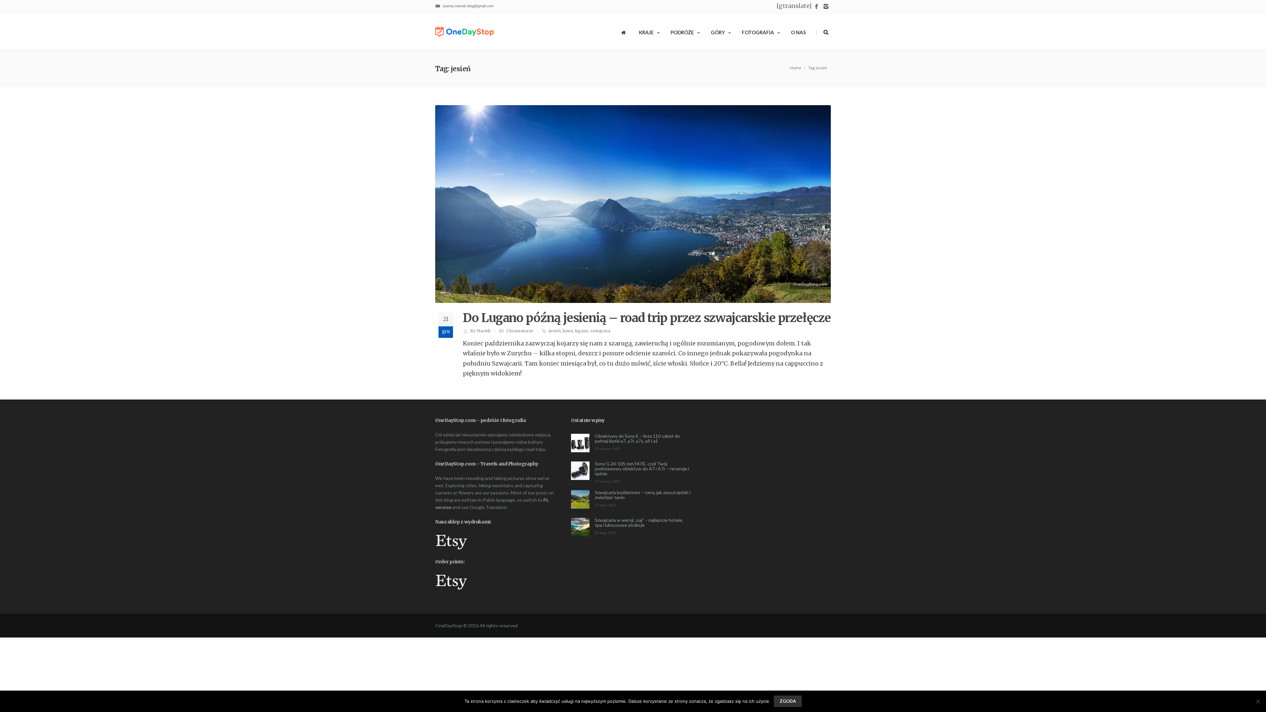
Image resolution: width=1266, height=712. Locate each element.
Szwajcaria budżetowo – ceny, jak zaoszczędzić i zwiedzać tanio (643, 494)
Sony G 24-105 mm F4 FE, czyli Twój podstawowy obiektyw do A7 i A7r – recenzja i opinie (642, 468)
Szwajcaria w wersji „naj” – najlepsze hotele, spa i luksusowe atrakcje (639, 522)
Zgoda (788, 701)
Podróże (682, 32)
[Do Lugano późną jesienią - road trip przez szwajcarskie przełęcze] (633, 204)
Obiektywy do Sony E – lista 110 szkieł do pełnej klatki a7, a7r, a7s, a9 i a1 (637, 438)
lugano (581, 330)
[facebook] (816, 7)
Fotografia (758, 32)
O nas (798, 32)
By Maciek (480, 330)
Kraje (646, 32)
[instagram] (826, 7)
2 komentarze (519, 330)
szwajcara (600, 330)
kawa (568, 330)
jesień (555, 330)
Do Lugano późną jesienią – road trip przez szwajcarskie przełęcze (647, 318)
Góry (718, 32)
